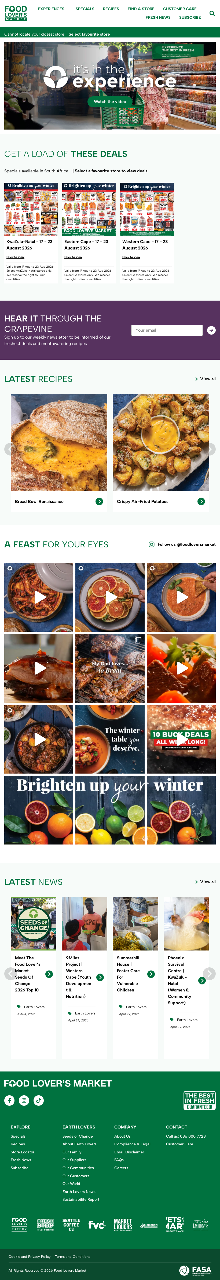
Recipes (111, 8)
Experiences (51, 8)
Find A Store (141, 8)
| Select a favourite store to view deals (110, 171)
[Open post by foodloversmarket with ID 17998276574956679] (181, 810)
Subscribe (190, 17)
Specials (85, 8)
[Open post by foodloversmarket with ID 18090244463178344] (109, 739)
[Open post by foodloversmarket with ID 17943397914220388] (181, 597)
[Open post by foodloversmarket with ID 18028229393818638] (109, 810)
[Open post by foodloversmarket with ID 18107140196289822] (38, 668)
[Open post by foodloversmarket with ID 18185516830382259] (109, 668)
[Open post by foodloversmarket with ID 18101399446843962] (38, 739)
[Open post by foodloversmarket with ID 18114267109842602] (181, 668)
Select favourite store (89, 34)
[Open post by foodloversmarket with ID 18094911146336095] (181, 739)
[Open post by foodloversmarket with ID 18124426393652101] (109, 597)
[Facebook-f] (9, 1100)
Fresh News (158, 17)
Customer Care (180, 8)
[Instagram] (24, 1100)
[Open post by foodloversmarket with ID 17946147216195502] (38, 810)
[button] (10, 449)
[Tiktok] (39, 1100)
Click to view (15, 257)
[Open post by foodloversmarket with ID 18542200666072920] (38, 597)
